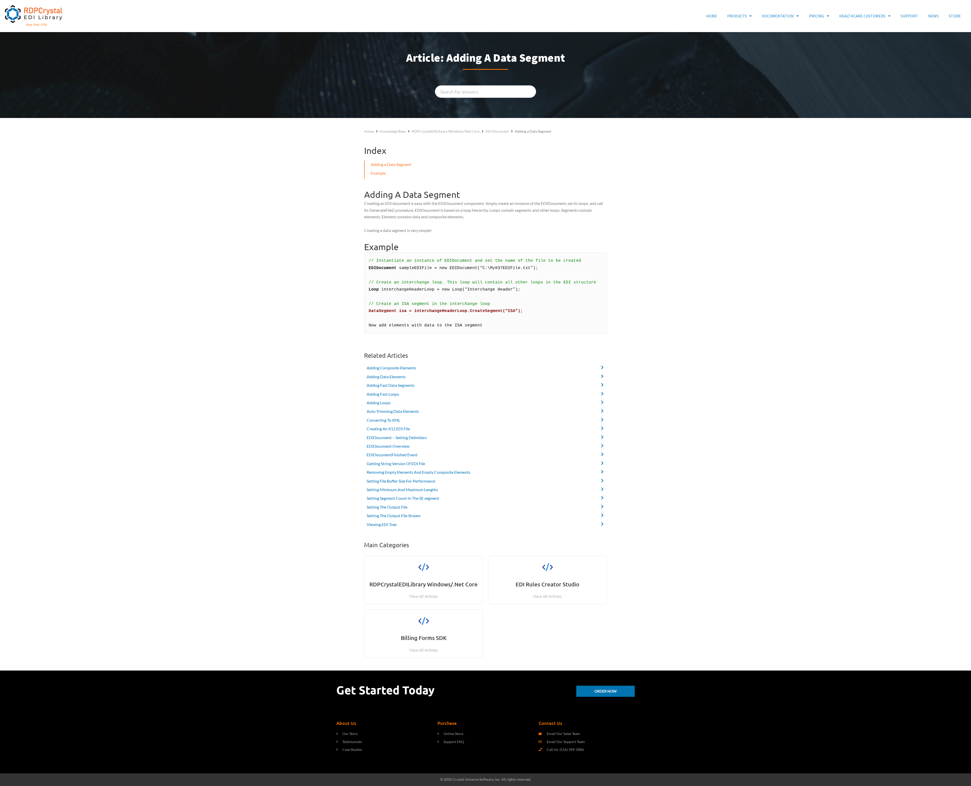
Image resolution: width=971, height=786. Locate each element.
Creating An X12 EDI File (388, 428)
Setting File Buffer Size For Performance (401, 481)
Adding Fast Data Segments (391, 385)
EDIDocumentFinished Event (392, 454)
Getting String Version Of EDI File (396, 463)
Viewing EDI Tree (381, 524)
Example (378, 173)
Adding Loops (379, 402)
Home (369, 131)
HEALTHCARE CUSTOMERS (862, 15)
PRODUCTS (737, 15)
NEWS (933, 15)
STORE (955, 15)
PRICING (816, 15)
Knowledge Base (393, 131)
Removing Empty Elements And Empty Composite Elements (418, 472)
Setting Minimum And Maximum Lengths (402, 489)
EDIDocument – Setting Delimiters (397, 437)
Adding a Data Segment (391, 164)
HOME (711, 15)
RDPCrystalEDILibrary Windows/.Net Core (445, 131)
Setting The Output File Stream (394, 515)
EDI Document (497, 131)
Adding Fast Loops (383, 394)
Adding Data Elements (386, 376)
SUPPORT (909, 15)
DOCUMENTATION (778, 15)
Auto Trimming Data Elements (393, 411)
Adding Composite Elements (391, 367)
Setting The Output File (387, 507)
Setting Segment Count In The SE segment (403, 498)
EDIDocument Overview (388, 446)
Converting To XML (383, 420)
